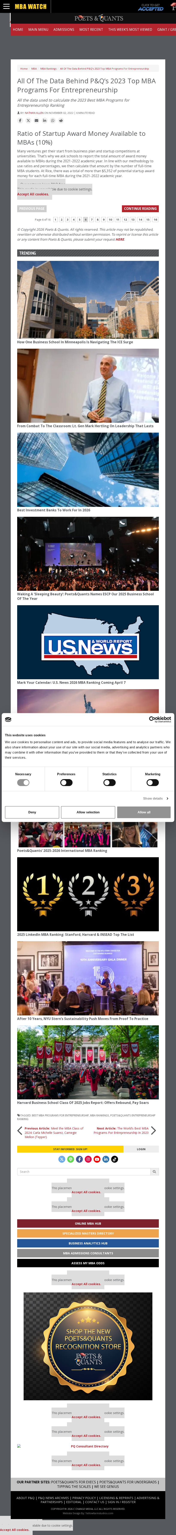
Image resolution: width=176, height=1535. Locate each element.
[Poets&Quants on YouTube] (97, 1159)
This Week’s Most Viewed (130, 29)
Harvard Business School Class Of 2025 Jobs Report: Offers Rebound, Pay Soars (83, 1102)
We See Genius (106, 1486)
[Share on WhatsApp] (53, 120)
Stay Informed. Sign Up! (70, 1149)
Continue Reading (140, 208)
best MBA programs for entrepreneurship (60, 1115)
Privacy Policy (84, 1498)
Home (18, 29)
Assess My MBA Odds (88, 1263)
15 (147, 219)
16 (155, 219)
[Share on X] (28, 120)
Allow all (144, 812)
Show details (153, 798)
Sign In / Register (122, 1502)
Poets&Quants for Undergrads (128, 1482)
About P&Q (26, 1498)
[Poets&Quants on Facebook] (79, 1159)
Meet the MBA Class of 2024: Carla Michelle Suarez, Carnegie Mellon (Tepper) (54, 1132)
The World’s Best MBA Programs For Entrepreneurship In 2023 (121, 1130)
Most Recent (91, 29)
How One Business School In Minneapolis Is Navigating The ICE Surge (75, 342)
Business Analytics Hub (88, 1243)
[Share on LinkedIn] (45, 120)
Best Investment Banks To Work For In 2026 (53, 510)
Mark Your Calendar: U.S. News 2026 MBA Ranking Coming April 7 (71, 682)
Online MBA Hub (88, 1223)
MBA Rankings (48, 68)
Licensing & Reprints (116, 1498)
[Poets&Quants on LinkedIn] (105, 1159)
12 (125, 219)
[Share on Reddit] (61, 120)
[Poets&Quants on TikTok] (114, 1159)
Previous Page (31, 208)
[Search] (154, 1171)
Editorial (74, 1502)
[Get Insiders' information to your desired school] (88, 1346)
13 (132, 219)
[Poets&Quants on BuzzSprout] (70, 1159)
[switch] (66, 782)
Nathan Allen (34, 113)
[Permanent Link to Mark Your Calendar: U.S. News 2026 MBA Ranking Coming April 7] (88, 642)
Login (141, 1149)
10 (110, 219)
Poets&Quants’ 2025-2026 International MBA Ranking (62, 850)
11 (117, 219)
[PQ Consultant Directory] (88, 1446)
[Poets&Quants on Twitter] (61, 1159)
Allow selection (88, 812)
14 (140, 219)
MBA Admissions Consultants (88, 1253)
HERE (119, 239)
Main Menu (38, 29)
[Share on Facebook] (20, 120)
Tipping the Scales (74, 1486)
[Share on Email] (36, 120)
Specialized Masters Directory (88, 1233)
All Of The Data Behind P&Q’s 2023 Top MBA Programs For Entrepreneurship (104, 68)
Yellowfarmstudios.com (99, 1513)
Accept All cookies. (33, 194)
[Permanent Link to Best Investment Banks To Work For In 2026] (88, 470)
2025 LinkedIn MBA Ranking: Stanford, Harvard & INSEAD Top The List (75, 934)
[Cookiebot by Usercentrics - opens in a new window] (152, 719)
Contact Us (94, 1502)
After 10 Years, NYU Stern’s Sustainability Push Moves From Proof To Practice (82, 1019)
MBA (34, 68)
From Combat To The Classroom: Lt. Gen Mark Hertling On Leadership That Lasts (85, 426)
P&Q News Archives (53, 1498)
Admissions (63, 29)
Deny (32, 812)
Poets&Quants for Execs (73, 1482)
